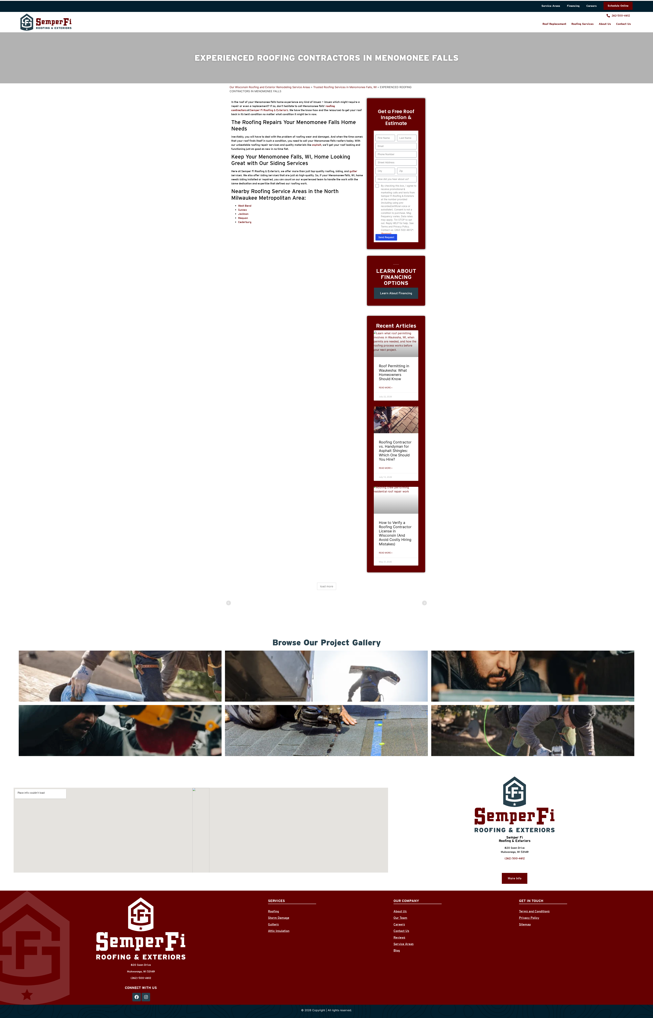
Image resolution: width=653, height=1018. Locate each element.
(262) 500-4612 (515, 858)
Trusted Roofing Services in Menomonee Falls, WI (345, 87)
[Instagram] (146, 997)
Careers (591, 5)
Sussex (242, 209)
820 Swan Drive (515, 847)
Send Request (386, 237)
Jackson (243, 214)
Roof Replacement (554, 24)
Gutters (273, 924)
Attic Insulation (278, 931)
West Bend (244, 205)
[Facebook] (136, 997)
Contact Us (623, 24)
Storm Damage (278, 918)
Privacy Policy (529, 918)
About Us (605, 24)
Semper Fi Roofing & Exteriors (269, 110)
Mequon (243, 218)
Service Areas (550, 5)
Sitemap (525, 924)
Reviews (399, 937)
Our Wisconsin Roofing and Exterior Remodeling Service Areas (270, 87)
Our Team (400, 918)
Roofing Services (582, 24)
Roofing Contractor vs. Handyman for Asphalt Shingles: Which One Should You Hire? (395, 450)
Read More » (385, 387)
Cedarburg (244, 222)
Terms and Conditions (534, 911)
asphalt (316, 144)
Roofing (273, 911)
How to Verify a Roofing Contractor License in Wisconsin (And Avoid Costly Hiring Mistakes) (395, 533)
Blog (397, 950)
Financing (573, 5)
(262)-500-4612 (141, 978)
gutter (353, 171)
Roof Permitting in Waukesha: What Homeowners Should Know (394, 372)
